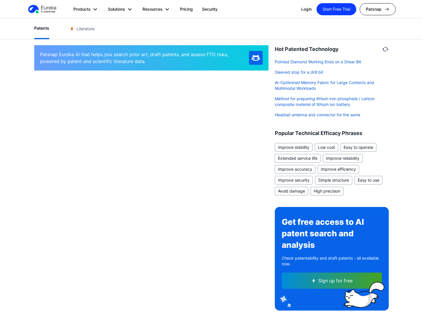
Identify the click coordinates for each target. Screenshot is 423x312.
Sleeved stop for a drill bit (299, 72)
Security (210, 9)
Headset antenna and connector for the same (317, 114)
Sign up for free (335, 281)
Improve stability (293, 147)
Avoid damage (291, 191)
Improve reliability (342, 158)
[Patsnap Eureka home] (41, 9)
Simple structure (333, 180)
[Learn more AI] (256, 58)
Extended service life (297, 158)
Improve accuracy (295, 169)
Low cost (326, 147)
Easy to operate (358, 147)
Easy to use (368, 180)
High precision (327, 191)
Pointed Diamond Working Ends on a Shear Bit (318, 61)
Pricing (186, 9)
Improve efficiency (338, 169)
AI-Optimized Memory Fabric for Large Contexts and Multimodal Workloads (324, 85)
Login (306, 9)
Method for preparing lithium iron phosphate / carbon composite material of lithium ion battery (325, 101)
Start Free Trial (336, 9)
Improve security (294, 180)
